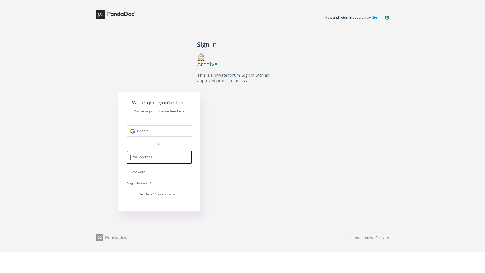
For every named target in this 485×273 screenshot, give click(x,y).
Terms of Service (376, 237)
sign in (378, 17)
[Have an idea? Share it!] (115, 14)
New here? (159, 194)
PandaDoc (351, 237)
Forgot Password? (139, 183)
